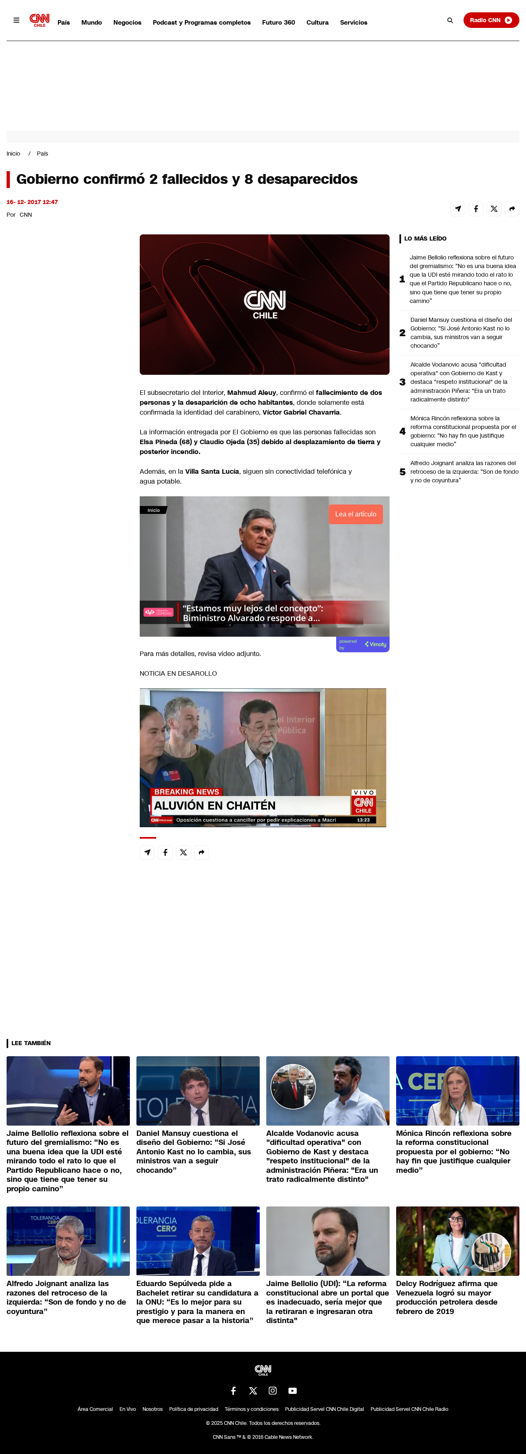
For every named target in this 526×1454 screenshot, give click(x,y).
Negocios (127, 22)
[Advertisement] (68, 705)
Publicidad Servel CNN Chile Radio (409, 1409)
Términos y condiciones (252, 1409)
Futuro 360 (278, 22)
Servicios (353, 22)
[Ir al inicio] (39, 20)
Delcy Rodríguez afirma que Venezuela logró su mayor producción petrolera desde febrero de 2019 (447, 1297)
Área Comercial (95, 1409)
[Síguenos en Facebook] (233, 1390)
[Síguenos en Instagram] (272, 1390)
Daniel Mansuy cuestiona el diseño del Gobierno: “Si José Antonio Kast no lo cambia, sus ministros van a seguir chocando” (461, 333)
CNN (26, 215)
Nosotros (153, 1409)
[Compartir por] (512, 209)
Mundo (91, 22)
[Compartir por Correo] (457, 209)
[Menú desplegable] (16, 20)
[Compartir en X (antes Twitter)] (494, 209)
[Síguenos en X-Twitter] (253, 1390)
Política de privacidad (193, 1409)
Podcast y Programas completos (202, 22)
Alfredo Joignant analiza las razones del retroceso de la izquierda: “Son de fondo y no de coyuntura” (465, 471)
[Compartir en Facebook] (475, 209)
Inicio (13, 153)
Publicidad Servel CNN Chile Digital (324, 1409)
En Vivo (128, 1409)
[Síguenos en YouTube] (292, 1390)
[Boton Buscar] (450, 20)
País (64, 22)
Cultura (318, 22)
